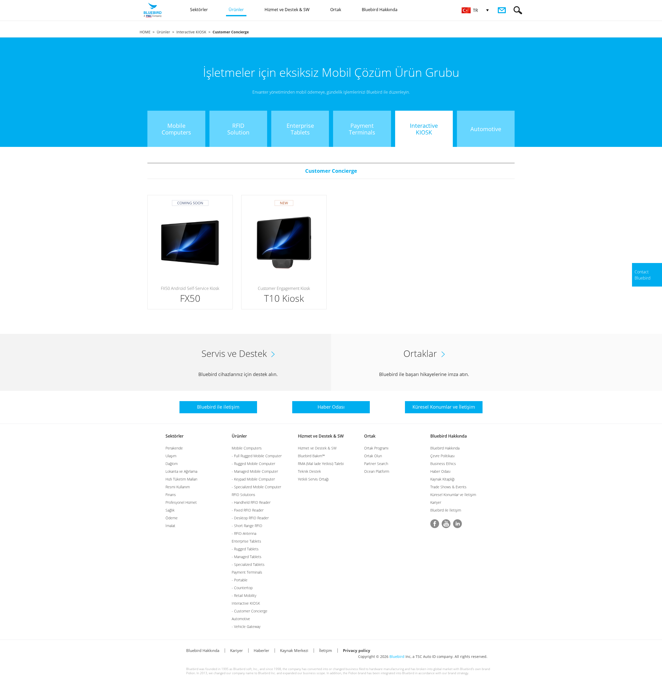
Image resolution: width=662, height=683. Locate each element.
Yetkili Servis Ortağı (313, 479)
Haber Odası (440, 471)
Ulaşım (171, 455)
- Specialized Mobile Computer (256, 486)
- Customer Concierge (249, 611)
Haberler (261, 650)
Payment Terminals (247, 572)
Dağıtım (172, 463)
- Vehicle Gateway (246, 626)
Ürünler (163, 31)
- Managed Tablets (246, 556)
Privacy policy (356, 650)
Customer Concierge (331, 170)
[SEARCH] (517, 10)
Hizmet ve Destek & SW (321, 436)
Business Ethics (443, 463)
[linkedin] (457, 523)
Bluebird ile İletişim (445, 510)
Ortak (369, 436)
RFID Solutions (243, 494)
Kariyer (435, 502)
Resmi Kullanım (178, 486)
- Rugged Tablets (245, 548)
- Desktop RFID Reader (250, 517)
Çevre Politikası (442, 455)
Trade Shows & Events (448, 486)
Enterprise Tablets (246, 541)
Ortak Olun (373, 455)
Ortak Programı (376, 448)
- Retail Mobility (244, 595)
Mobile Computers (247, 448)
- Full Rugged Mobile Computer (257, 455)
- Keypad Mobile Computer (253, 479)
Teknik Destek (309, 471)
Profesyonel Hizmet (181, 502)
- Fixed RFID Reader (248, 510)
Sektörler (175, 436)
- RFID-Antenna (244, 533)
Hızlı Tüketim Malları (181, 479)
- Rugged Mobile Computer (253, 463)
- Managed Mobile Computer (255, 471)
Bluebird (396, 656)
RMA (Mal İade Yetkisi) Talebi (321, 463)
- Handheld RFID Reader (251, 502)
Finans (171, 494)
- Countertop (242, 587)
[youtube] (446, 523)
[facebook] (434, 523)
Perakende (174, 448)
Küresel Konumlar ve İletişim (453, 494)
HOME (145, 31)
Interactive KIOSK (191, 31)
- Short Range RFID (247, 525)
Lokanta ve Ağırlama (181, 471)
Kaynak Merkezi (294, 650)
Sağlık (170, 510)
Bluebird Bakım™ (311, 455)
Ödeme (172, 517)
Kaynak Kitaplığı (442, 479)
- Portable (239, 579)
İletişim (325, 650)
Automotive (241, 618)
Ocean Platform (376, 471)
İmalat (170, 525)
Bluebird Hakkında (448, 436)
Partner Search (376, 463)
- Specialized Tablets (248, 564)
